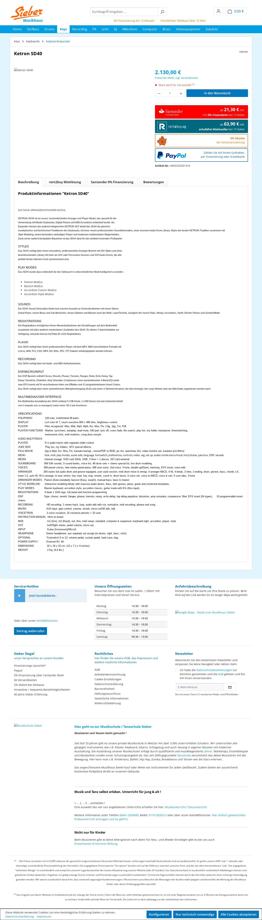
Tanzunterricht (197, 807)
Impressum (44, 916)
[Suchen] (162, 11)
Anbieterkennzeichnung (110, 674)
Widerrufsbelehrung (108, 703)
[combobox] (124, 11)
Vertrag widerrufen (30, 631)
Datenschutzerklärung (109, 684)
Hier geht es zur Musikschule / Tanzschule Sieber (113, 726)
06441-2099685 (129, 815)
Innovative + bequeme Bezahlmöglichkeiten (42, 689)
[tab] (28, 182)
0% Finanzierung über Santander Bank (39, 675)
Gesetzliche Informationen (112, 698)
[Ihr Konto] (218, 11)
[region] (80, 109)
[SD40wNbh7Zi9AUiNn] (80, 109)
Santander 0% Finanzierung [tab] (112, 182)
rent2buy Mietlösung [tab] (65, 182)
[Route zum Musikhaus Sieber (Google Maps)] (211, 619)
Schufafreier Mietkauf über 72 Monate (175, 20)
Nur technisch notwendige (195, 914)
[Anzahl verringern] (159, 93)
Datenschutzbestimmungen (214, 670)
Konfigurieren (159, 914)
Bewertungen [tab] (153, 182)
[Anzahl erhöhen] (181, 93)
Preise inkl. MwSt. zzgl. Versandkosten (176, 78)
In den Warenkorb (217, 93)
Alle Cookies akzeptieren (238, 914)
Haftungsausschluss (107, 693)
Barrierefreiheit (105, 689)
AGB (97, 669)
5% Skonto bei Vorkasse (29, 685)
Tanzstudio (184, 755)
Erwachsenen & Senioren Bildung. (96, 843)
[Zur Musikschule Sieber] (28, 723)
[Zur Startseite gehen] (26, 13)
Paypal (18, 670)
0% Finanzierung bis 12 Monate (124, 20)
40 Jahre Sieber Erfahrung (30, 694)
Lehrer (208, 751)
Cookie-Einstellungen (108, 679)
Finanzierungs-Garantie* (30, 665)
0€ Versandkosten (25, 680)
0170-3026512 (158, 815)
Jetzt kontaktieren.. (43, 595)
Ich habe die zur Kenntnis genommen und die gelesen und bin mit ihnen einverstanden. (212, 674)
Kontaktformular (47, 620)
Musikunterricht (175, 807)
